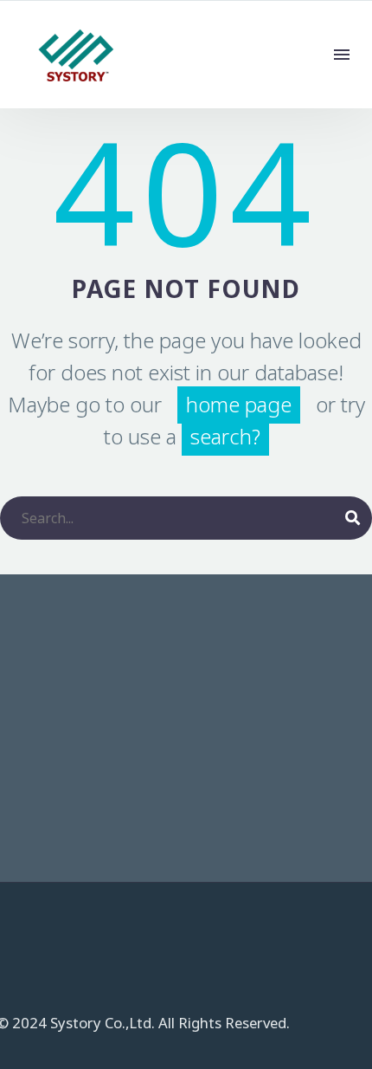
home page (239, 405)
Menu (342, 55)
